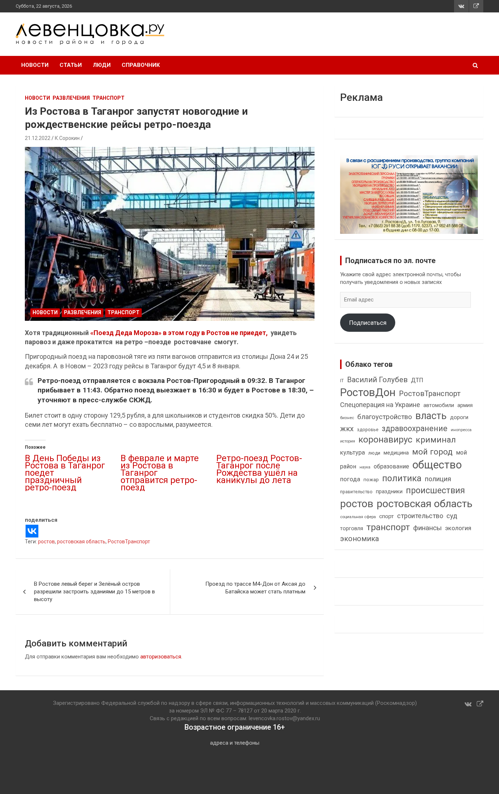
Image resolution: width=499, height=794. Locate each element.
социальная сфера (358, 516)
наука (364, 467)
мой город (432, 451)
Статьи (71, 65)
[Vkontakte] (32, 531)
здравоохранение (414, 428)
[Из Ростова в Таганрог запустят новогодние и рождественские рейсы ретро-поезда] (170, 234)
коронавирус (385, 439)
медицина (396, 452)
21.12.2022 (37, 138)
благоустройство (384, 417)
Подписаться (367, 322)
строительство (420, 516)
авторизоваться (160, 656)
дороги (459, 417)
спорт (386, 516)
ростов (46, 541)
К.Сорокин (67, 138)
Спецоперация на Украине (380, 405)
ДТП (417, 380)
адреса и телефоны (234, 743)
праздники (389, 491)
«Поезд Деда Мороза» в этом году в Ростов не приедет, (179, 333)
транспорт (388, 527)
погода (350, 479)
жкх (347, 428)
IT (342, 380)
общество (437, 465)
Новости (35, 65)
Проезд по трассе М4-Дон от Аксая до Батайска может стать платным (255, 588)
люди (374, 453)
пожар (371, 479)
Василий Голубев (377, 379)
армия (465, 405)
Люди (102, 65)
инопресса (461, 430)
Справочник (141, 65)
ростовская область (81, 541)
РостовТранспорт (129, 541)
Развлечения (71, 98)
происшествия (435, 490)
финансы (427, 528)
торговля (351, 528)
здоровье (367, 429)
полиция (438, 479)
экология (458, 528)
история (347, 441)
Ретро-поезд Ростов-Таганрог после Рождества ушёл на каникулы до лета (259, 469)
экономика (359, 539)
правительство (356, 491)
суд (451, 516)
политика (402, 478)
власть (431, 416)
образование (391, 466)
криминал (436, 440)
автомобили (438, 405)
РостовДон (368, 392)
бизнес (347, 417)
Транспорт (108, 98)
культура (352, 452)
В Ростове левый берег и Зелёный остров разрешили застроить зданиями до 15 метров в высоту (94, 592)
